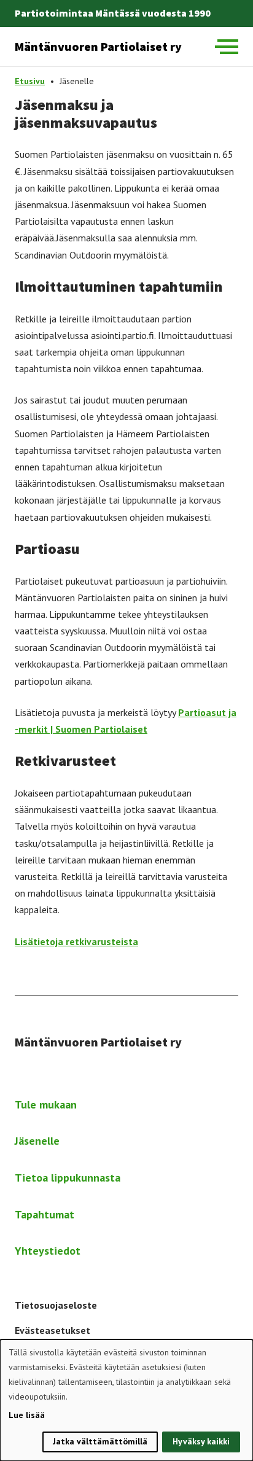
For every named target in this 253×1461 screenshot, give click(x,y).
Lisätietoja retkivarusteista (76, 941)
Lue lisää (27, 1414)
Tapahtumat (44, 1214)
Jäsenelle (37, 1141)
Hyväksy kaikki (201, 1441)
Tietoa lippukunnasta (67, 1178)
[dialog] (126, 1400)
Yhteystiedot (47, 1251)
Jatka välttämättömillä (100, 1441)
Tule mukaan (46, 1104)
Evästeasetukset (52, 1330)
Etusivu (30, 81)
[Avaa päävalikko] (226, 46)
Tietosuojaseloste (56, 1305)
